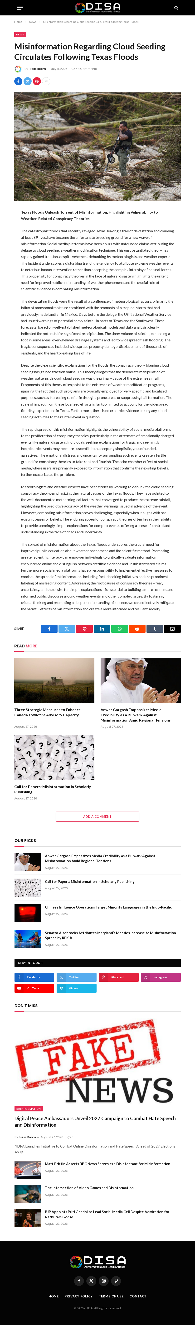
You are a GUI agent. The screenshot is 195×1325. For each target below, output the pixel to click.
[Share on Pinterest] (37, 81)
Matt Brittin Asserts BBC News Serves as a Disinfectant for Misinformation (107, 1164)
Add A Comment (97, 816)
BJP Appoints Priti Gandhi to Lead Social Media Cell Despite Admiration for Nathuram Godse (107, 1214)
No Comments (86, 69)
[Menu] (20, 7)
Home (54, 1296)
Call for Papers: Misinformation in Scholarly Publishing (52, 789)
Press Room (37, 69)
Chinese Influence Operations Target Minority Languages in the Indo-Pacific (108, 907)
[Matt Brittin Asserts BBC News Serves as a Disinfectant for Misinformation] (28, 1170)
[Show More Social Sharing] (46, 81)
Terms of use (111, 1296)
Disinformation (28, 1109)
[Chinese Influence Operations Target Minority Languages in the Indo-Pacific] (28, 913)
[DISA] (97, 7)
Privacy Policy (79, 1296)
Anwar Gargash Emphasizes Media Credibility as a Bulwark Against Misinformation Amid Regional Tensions (136, 714)
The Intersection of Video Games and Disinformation (89, 1188)
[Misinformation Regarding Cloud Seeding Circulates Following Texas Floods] (97, 146)
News (20, 34)
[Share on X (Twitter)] (28, 81)
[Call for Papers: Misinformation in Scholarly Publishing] (54, 757)
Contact (138, 1296)
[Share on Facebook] (18, 81)
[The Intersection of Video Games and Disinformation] (28, 1194)
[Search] (175, 7)
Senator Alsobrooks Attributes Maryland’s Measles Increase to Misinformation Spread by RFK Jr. (110, 935)
